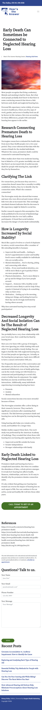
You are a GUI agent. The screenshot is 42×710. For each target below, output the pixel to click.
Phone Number (7, 592)
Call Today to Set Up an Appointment (21, 506)
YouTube (4, 706)
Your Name (5, 575)
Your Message (6, 601)
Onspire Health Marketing (32, 699)
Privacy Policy (5, 699)
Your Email (5, 584)
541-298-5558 (19, 3)
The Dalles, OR (8, 3)
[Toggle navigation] (38, 11)
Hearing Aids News (32, 56)
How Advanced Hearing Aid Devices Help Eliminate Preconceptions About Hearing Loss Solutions (19, 687)
